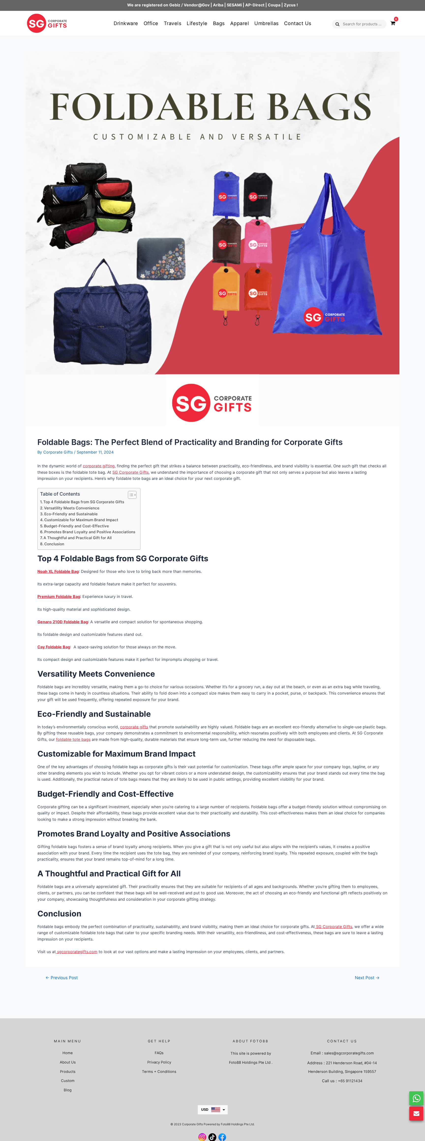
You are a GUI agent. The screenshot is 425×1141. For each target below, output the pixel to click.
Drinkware (126, 23)
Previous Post (62, 977)
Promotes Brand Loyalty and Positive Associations (89, 532)
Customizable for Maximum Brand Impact (81, 519)
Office (151, 23)
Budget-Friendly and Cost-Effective (76, 526)
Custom (68, 1081)
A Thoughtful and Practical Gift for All (78, 537)
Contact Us (297, 23)
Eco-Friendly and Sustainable (71, 514)
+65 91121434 (350, 1081)
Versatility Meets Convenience (71, 508)
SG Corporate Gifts (130, 472)
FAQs (159, 1053)
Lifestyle (197, 23)
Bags (219, 23)
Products (68, 1071)
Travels (173, 23)
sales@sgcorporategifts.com (349, 1053)
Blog (68, 1090)
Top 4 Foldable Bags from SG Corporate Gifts (83, 502)
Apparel (239, 23)
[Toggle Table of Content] (129, 495)
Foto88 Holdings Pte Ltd (250, 1062)
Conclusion (54, 544)
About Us (68, 1062)
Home (67, 1053)
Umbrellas (266, 23)
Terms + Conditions (159, 1071)
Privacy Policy (159, 1062)
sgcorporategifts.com (76, 951)
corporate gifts (134, 726)
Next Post (367, 977)
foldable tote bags (73, 739)
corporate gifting (99, 465)
